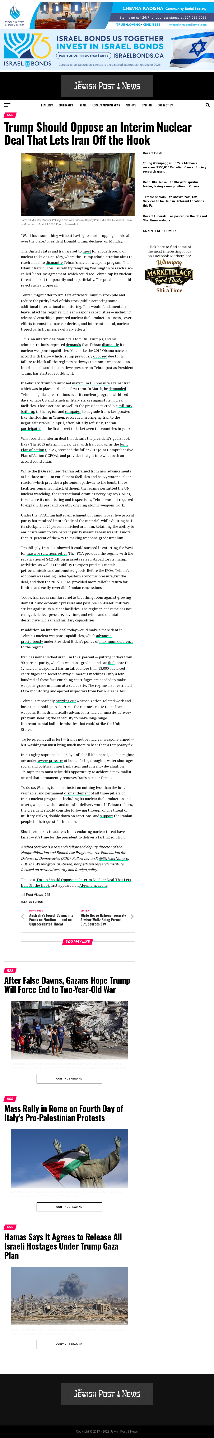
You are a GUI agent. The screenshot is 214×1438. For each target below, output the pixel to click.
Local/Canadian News (106, 105)
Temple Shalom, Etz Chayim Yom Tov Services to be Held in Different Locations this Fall (173, 201)
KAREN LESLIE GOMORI (160, 231)
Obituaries (66, 105)
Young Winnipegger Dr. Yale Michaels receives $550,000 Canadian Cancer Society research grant (174, 167)
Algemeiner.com (93, 885)
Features (47, 105)
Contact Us (165, 105)
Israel (83, 105)
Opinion (147, 105)
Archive (131, 105)
